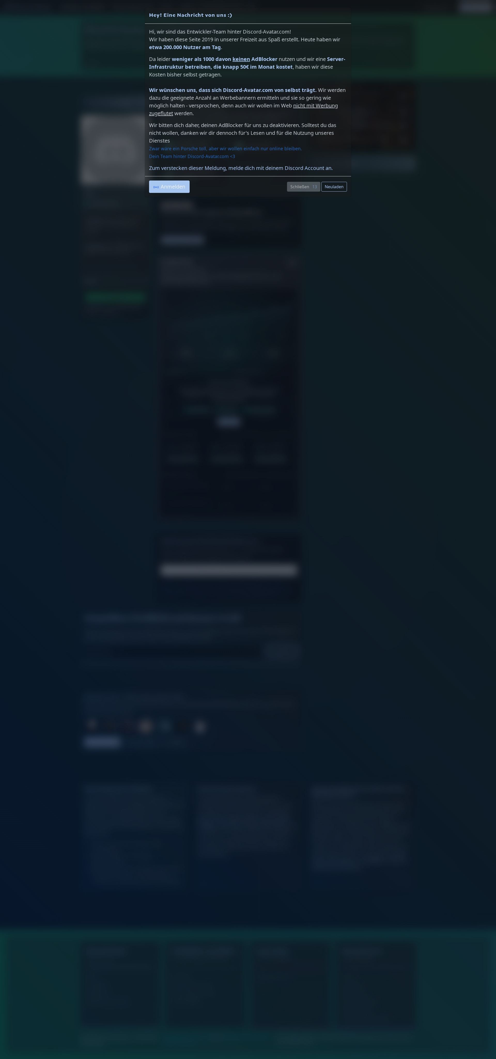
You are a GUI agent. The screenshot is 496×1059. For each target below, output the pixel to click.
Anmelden (173, 186)
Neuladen (334, 187)
